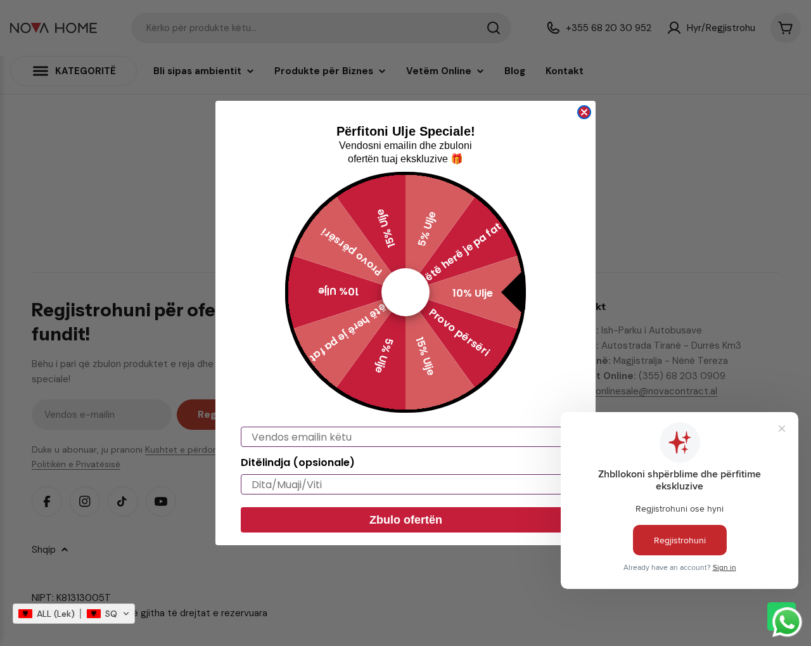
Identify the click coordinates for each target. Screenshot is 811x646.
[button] (74, 614)
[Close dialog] (584, 112)
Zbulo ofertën (405, 520)
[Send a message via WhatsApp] (787, 622)
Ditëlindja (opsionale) (298, 462)
